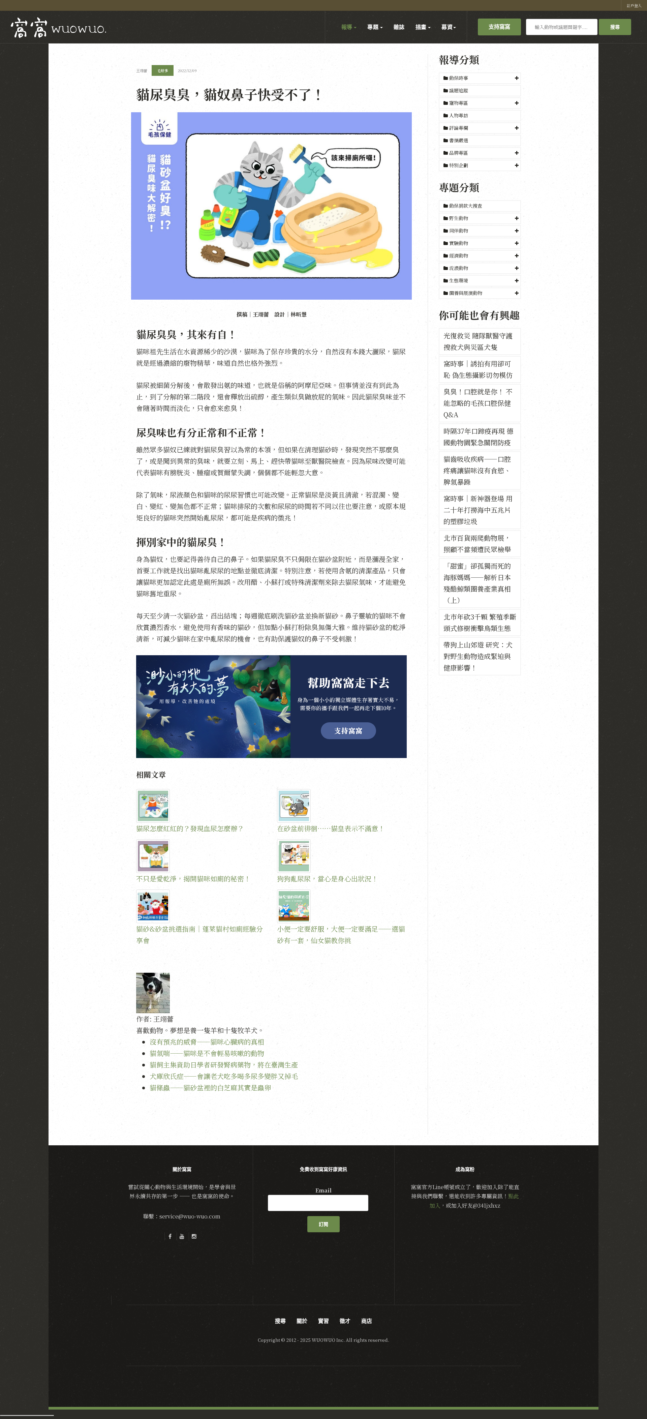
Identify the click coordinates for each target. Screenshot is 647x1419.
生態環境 (458, 280)
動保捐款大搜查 (465, 205)
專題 (373, 27)
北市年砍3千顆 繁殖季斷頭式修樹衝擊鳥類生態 (479, 622)
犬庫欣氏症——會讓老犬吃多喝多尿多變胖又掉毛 (224, 1076)
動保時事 (458, 77)
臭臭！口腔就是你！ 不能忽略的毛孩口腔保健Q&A (478, 403)
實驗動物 (458, 243)
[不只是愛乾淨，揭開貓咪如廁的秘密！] (201, 856)
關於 (302, 1321)
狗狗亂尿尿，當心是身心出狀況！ (327, 878)
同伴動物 (458, 230)
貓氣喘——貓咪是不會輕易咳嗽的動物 (207, 1053)
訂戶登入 (634, 5)
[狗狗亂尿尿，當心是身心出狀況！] (342, 856)
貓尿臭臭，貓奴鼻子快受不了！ (230, 93)
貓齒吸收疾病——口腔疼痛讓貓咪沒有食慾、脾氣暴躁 (477, 470)
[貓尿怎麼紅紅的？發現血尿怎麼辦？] (201, 806)
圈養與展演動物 (465, 293)
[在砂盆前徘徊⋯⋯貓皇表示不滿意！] (342, 806)
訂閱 (323, 1224)
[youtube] (182, 1236)
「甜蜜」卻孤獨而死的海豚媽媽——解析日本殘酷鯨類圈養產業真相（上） (477, 583)
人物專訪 (458, 115)
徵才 (345, 1321)
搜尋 (615, 27)
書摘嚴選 (458, 140)
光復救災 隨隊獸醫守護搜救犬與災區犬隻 (478, 341)
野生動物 (458, 218)
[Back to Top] (625, 1397)
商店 (366, 1321)
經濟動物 (458, 255)
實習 (323, 1321)
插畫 (421, 27)
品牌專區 (458, 152)
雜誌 (399, 27)
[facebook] (169, 1236)
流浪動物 (458, 268)
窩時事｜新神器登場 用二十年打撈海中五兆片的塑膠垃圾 (478, 509)
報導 (347, 27)
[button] (479, 78)
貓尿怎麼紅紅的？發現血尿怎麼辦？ (190, 828)
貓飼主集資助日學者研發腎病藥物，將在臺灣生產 (224, 1064)
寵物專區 (458, 102)
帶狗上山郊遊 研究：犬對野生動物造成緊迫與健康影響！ (478, 656)
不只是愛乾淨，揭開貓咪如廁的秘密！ (193, 878)
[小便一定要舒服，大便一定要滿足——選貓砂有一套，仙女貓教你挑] (342, 906)
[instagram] (194, 1236)
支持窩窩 (499, 26)
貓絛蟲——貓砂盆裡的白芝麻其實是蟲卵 (210, 1087)
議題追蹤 (458, 90)
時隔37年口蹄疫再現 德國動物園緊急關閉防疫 (478, 436)
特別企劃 (458, 165)
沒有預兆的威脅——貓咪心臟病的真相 (207, 1042)
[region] (271, 706)
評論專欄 (458, 127)
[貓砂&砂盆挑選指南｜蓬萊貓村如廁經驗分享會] (201, 906)
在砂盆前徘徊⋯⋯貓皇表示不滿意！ (331, 828)
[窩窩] (58, 27)
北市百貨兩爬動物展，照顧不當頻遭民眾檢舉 (477, 543)
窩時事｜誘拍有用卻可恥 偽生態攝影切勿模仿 (478, 369)
